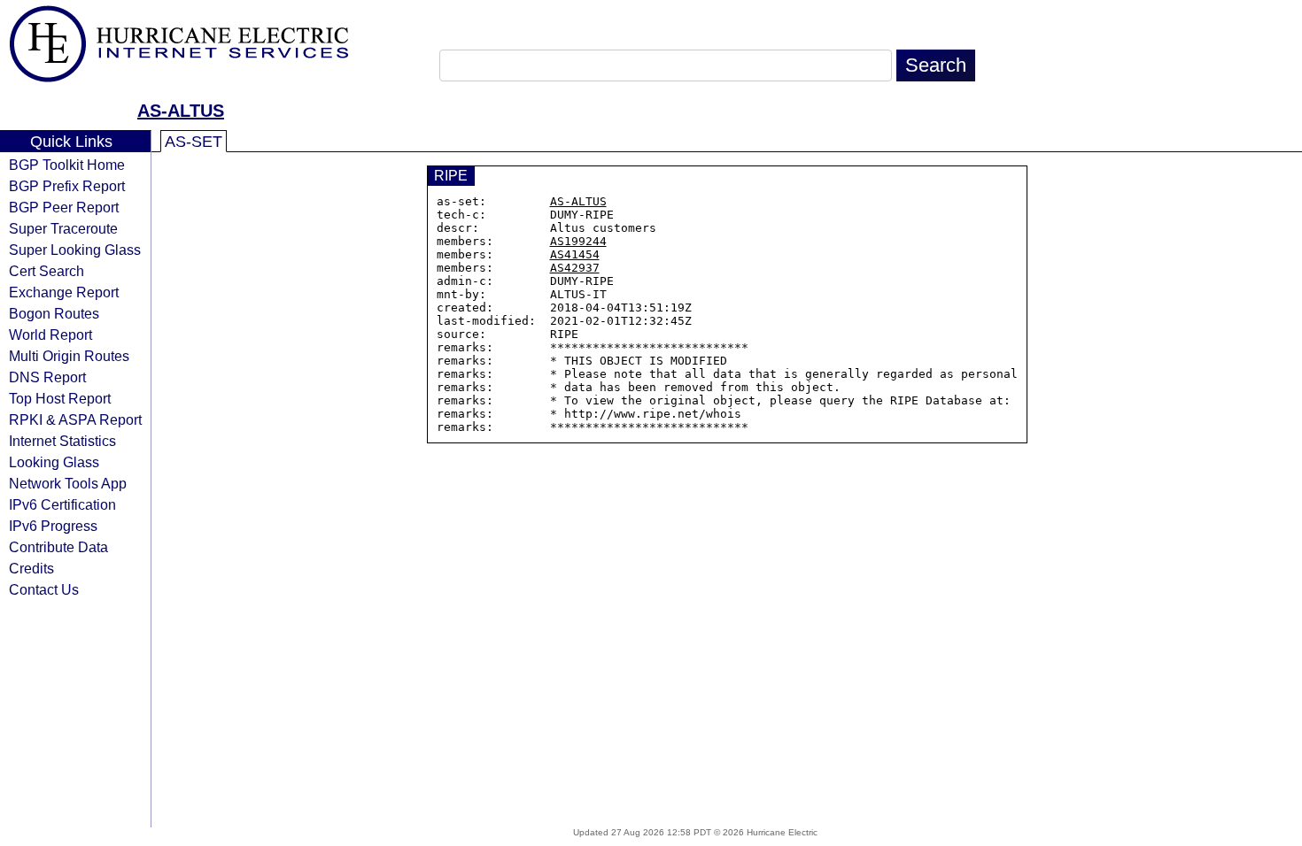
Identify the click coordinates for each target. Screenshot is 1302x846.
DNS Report (47, 377)
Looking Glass (54, 462)
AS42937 (575, 267)
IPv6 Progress (53, 526)
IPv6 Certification (62, 504)
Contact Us (44, 589)
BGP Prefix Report (67, 186)
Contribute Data (58, 547)
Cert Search (46, 271)
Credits (31, 568)
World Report (50, 334)
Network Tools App (68, 483)
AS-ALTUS (180, 110)
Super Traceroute (63, 228)
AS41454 (575, 254)
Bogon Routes (54, 313)
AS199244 (578, 241)
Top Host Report (60, 398)
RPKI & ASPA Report (75, 419)
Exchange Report (64, 292)
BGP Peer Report (64, 207)
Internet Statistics (62, 441)
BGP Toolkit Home (67, 165)
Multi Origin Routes (69, 356)
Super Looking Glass (75, 250)
